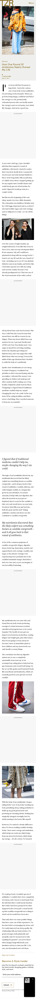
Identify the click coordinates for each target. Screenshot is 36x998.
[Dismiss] (32, 979)
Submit (6, 985)
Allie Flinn (7, 76)
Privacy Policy (11, 990)
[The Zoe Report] (6, 3)
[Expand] (26, 979)
